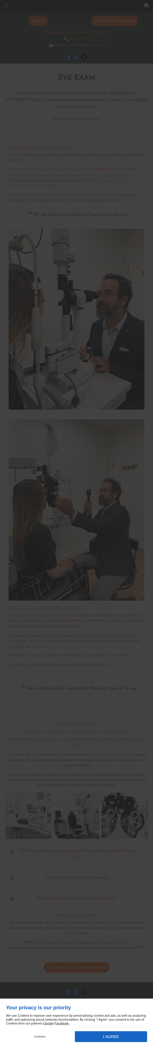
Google (48, 1023)
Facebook (61, 1023)
